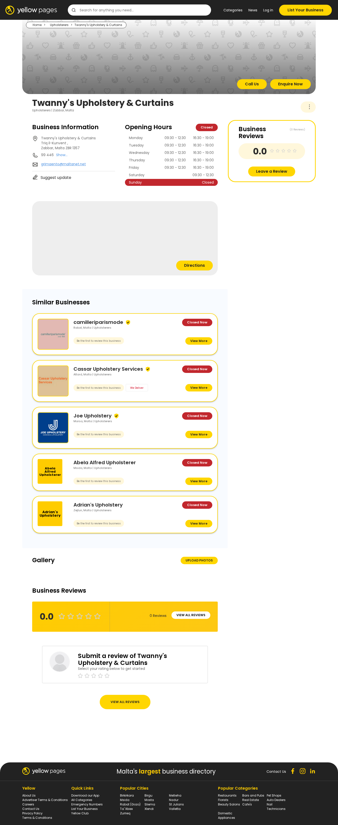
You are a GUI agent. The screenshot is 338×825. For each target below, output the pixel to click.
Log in (268, 10)
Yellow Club (80, 813)
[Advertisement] (265, 217)
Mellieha (175, 795)
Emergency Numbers (87, 804)
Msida (124, 800)
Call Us (252, 84)
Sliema (150, 804)
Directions (194, 265)
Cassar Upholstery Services (108, 368)
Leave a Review (271, 171)
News (252, 10)
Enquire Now (290, 84)
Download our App (85, 795)
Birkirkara (127, 795)
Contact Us (30, 809)
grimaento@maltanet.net (63, 164)
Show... (62, 154)
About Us (29, 795)
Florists (223, 800)
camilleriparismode (98, 322)
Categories (232, 10)
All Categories (81, 800)
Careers (28, 804)
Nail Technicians (276, 806)
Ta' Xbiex (126, 809)
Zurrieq (125, 813)
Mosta (149, 800)
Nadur (173, 800)
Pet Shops (274, 795)
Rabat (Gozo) (130, 804)
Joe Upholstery (92, 415)
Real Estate (250, 800)
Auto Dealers (276, 800)
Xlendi (149, 809)
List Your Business (305, 10)
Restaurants (227, 795)
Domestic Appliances (226, 815)
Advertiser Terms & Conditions (45, 800)
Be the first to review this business (99, 341)
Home (37, 25)
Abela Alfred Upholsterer (104, 462)
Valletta (175, 809)
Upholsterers (59, 25)
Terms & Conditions (37, 818)
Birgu (148, 795)
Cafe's (247, 804)
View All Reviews (190, 615)
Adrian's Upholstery (98, 504)
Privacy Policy (32, 813)
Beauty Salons (229, 804)
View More (198, 341)
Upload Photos (199, 560)
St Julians (176, 804)
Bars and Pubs (253, 795)
